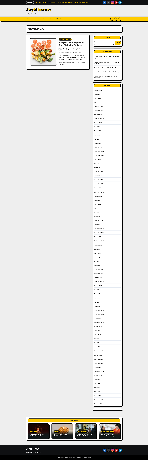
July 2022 (97, 249)
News (44, 19)
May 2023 (97, 208)
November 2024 (99, 155)
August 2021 (98, 286)
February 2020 (98, 351)
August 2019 (98, 375)
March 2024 (97, 167)
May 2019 (97, 387)
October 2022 (98, 237)
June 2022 (97, 253)
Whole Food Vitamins (65, 39)
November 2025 (99, 114)
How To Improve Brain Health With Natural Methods (61, 435)
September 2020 (99, 322)
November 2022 (99, 233)
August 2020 (98, 326)
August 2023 (98, 196)
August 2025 (98, 123)
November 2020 (99, 314)
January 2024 (98, 176)
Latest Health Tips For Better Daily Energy (106, 72)
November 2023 (99, 184)
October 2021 (98, 277)
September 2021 (99, 281)
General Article (82, 431)
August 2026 (98, 90)
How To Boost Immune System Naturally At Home (37, 435)
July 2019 (97, 379)
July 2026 (97, 94)
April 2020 (97, 343)
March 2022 (97, 265)
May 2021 (97, 298)
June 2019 (97, 383)
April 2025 (97, 139)
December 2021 (98, 269)
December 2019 (98, 359)
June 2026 (97, 98)
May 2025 (97, 135)
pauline (63, 49)
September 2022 (99, 241)
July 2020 (97, 330)
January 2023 (98, 224)
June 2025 (97, 131)
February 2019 (98, 400)
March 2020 (97, 347)
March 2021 (97, 306)
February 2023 (98, 220)
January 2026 (98, 106)
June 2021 (97, 294)
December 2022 (99, 229)
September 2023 (99, 192)
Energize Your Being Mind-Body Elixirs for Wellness (71, 43)
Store (51, 19)
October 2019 (98, 367)
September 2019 (99, 371)
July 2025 (97, 127)
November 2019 (98, 363)
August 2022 (98, 245)
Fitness (29, 19)
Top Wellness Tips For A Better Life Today (106, 68)
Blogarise (78, 457)
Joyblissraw (38, 9)
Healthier (33, 431)
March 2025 (97, 143)
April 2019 (97, 391)
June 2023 (97, 204)
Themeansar (87, 457)
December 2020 (99, 310)
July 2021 (97, 290)
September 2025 (99, 118)
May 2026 (97, 102)
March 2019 (97, 396)
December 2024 (99, 151)
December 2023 (99, 180)
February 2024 (98, 171)
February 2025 (98, 147)
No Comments (81, 49)
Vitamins (59, 19)
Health (37, 19)
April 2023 (97, 212)
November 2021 (98, 273)
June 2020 (97, 334)
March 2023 (97, 216)
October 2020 (98, 318)
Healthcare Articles (107, 431)
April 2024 (97, 163)
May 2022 (97, 257)
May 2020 (97, 339)
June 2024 (97, 159)
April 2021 (97, 302)
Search (107, 38)
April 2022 (97, 261)
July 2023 (97, 200)
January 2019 (98, 404)
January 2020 (98, 355)
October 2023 (98, 188)
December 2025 (99, 110)
